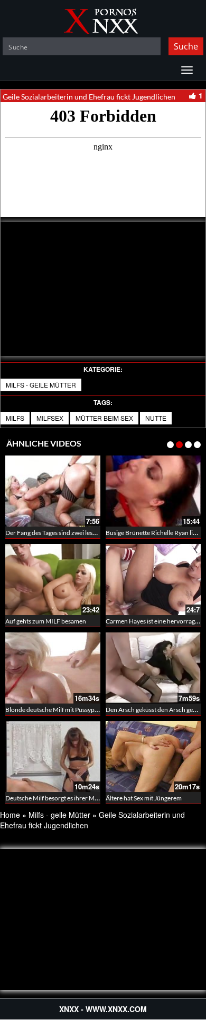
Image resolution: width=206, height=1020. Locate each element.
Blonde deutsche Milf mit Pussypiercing (59, 710)
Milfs (15, 417)
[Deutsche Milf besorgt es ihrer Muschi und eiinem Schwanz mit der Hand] (52, 756)
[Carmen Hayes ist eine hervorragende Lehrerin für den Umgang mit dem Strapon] (153, 579)
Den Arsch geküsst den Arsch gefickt (155, 710)
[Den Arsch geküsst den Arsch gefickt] (153, 668)
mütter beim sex (104, 417)
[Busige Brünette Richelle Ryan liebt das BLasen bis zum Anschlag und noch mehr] (153, 491)
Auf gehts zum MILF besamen (45, 621)
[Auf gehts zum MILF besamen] (52, 579)
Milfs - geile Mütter (41, 384)
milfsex (49, 417)
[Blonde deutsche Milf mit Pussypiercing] (52, 668)
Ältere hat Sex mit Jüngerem (144, 798)
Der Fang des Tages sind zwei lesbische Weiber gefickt (78, 533)
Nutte (155, 417)
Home (10, 814)
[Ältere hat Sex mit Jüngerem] (153, 756)
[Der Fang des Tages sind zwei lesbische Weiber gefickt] (52, 491)
